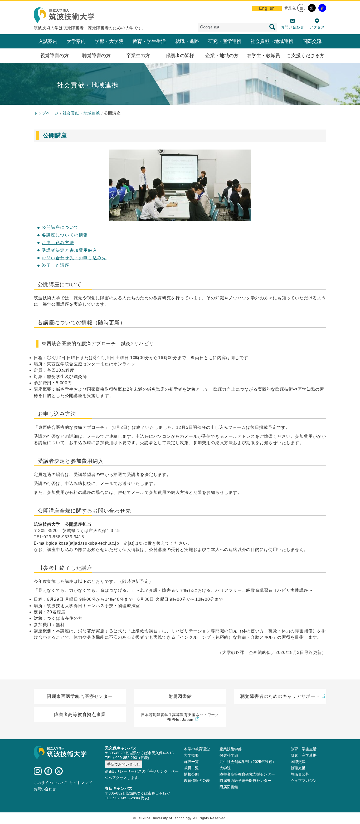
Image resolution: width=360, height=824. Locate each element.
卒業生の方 (138, 55)
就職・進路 (187, 41)
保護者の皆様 (180, 55)
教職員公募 (300, 774)
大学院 (225, 768)
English (267, 8)
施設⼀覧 (191, 762)
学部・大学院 (109, 41)
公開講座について (60, 227)
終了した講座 (56, 265)
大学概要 (191, 755)
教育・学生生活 (149, 41)
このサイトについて (50, 783)
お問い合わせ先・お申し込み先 (74, 258)
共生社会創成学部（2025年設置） (248, 762)
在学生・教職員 (263, 55)
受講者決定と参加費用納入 (69, 250)
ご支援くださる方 (305, 55)
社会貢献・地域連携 (272, 41)
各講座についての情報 (65, 235)
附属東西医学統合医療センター (245, 780)
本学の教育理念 (197, 749)
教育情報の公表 (197, 780)
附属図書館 (229, 787)
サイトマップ (81, 783)
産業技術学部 (231, 749)
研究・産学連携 (224, 41)
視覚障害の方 (54, 55)
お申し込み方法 (58, 242)
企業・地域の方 (222, 55)
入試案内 (47, 41)
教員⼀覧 (191, 768)
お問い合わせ (292, 27)
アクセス (317, 27)
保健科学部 (229, 755)
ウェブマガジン (304, 780)
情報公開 (191, 774)
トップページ (46, 113)
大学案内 (76, 41)
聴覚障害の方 (96, 55)
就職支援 (298, 768)
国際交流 (312, 41)
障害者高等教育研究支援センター (247, 774)
